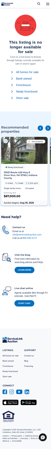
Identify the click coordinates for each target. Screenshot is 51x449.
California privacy (31, 436)
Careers (6, 436)
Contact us (29, 356)
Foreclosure (8, 366)
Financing (28, 366)
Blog (26, 361)
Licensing (24, 438)
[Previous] (40, 128)
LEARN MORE (24, 270)
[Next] (48, 128)
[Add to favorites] (5, 141)
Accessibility (17, 441)
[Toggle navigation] (47, 4)
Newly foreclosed (10, 371)
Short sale (7, 376)
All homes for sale (11, 356)
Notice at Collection (10, 438)
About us (6, 441)
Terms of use (35, 438)
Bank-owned (8, 361)
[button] (24, 171)
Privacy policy (16, 436)
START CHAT (24, 303)
